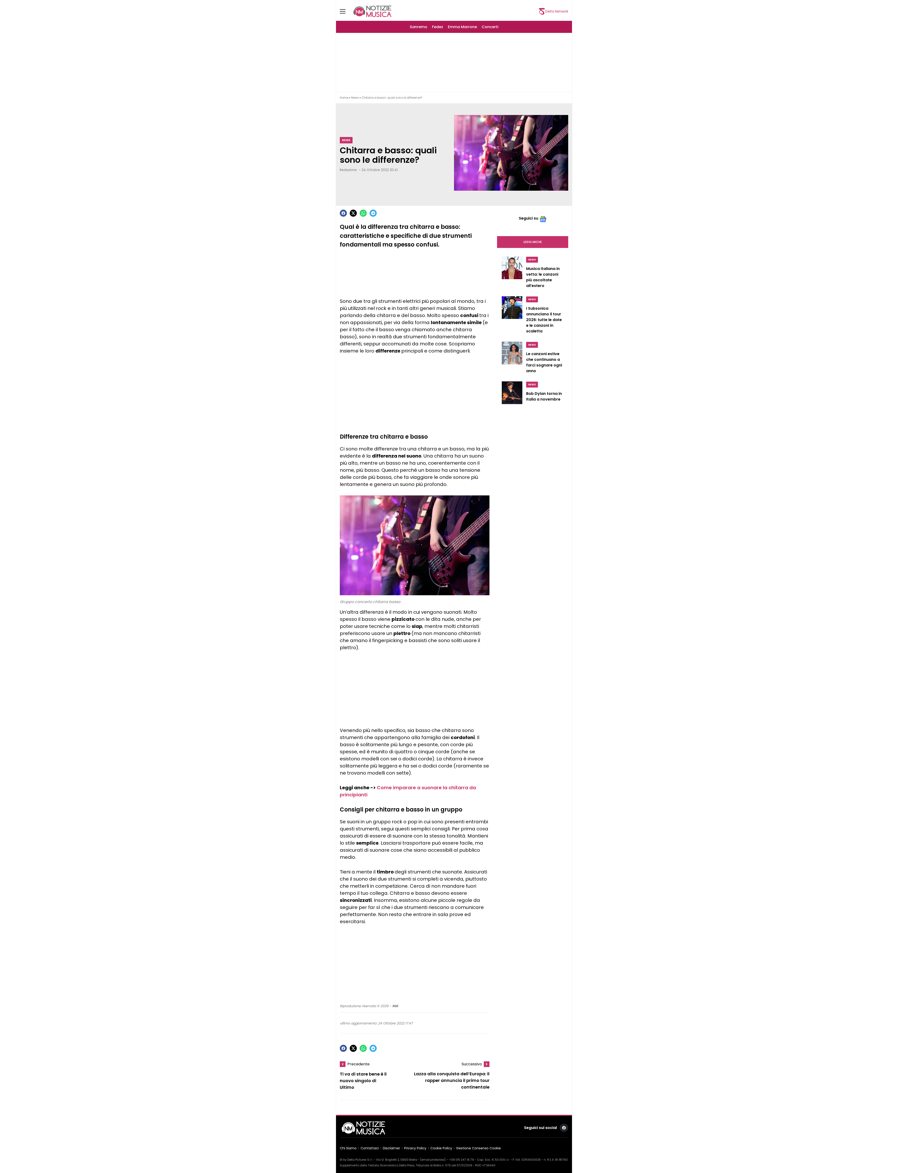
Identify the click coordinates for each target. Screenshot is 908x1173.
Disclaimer (391, 1148)
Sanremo (418, 27)
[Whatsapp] (363, 213)
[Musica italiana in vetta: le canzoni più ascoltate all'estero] (512, 273)
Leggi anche (533, 242)
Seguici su (528, 218)
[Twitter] (353, 213)
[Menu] (345, 11)
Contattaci (370, 1148)
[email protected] (433, 1160)
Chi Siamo (348, 1148)
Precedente (358, 1064)
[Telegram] (373, 213)
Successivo (472, 1064)
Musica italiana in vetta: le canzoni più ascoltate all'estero (543, 277)
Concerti (490, 27)
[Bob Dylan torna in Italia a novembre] (512, 394)
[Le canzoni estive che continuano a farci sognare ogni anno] (512, 359)
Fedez (437, 27)
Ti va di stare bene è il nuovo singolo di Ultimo (363, 1080)
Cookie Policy (441, 1148)
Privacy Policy (415, 1148)
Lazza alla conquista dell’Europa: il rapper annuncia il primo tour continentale (451, 1080)
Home (344, 98)
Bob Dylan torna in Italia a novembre (544, 396)
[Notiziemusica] (372, 11)
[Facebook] (343, 213)
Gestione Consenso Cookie (478, 1148)
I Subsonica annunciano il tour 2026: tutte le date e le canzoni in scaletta (544, 320)
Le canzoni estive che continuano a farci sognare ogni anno (544, 362)
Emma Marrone (462, 27)
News (355, 98)
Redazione (348, 170)
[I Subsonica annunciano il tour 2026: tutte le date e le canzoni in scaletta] (512, 316)
